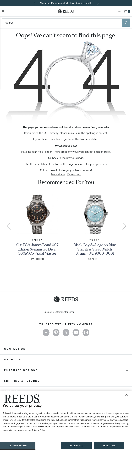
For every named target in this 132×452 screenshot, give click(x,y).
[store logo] (66, 11)
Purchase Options (21, 370)
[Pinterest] (56, 332)
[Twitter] (66, 332)
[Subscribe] (86, 312)
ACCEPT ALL (76, 445)
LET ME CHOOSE (18, 445)
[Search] (126, 23)
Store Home (58, 174)
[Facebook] (46, 332)
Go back (53, 158)
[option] (66, 3)
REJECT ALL (109, 445)
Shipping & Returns (22, 381)
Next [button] (97, 3)
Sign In (119, 11)
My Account (74, 174)
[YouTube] (76, 332)
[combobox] (62, 23)
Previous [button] (34, 3)
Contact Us (14, 349)
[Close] (126, 395)
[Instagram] (85, 332)
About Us (12, 359)
